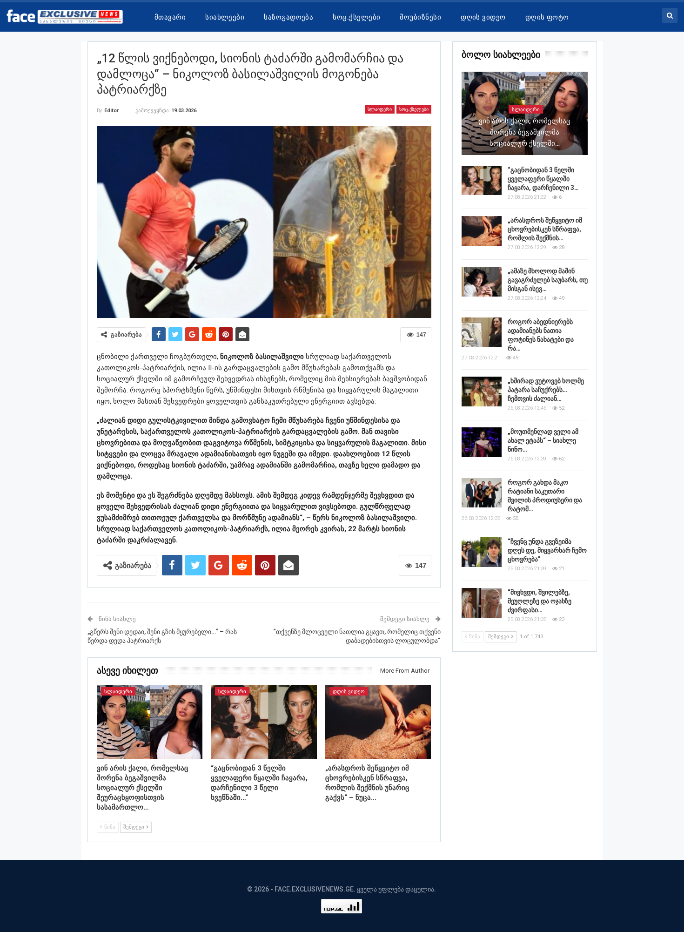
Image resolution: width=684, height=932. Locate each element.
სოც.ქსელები (356, 17)
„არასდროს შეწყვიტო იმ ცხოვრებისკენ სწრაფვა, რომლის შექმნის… (545, 229)
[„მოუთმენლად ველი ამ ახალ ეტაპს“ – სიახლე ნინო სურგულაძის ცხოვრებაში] (482, 442)
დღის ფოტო (547, 17)
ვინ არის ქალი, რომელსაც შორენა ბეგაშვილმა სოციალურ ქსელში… (524, 132)
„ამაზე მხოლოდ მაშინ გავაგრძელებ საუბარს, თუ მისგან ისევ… (548, 279)
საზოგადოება (288, 17)
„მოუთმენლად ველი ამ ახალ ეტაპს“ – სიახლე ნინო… (543, 440)
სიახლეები (224, 17)
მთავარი (170, 17)
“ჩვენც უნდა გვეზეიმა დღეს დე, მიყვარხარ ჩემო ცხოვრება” (547, 550)
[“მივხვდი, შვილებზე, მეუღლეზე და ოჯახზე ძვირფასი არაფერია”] (482, 603)
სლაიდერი (380, 109)
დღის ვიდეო (483, 17)
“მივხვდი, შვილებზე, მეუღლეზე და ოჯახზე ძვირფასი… (539, 601)
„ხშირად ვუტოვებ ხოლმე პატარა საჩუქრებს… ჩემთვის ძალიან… (546, 389)
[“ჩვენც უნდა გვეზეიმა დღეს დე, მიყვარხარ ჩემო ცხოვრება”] (482, 552)
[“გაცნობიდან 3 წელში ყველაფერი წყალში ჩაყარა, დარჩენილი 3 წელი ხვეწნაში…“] (264, 722)
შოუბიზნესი (420, 17)
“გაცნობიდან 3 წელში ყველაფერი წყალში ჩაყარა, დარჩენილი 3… (543, 178)
